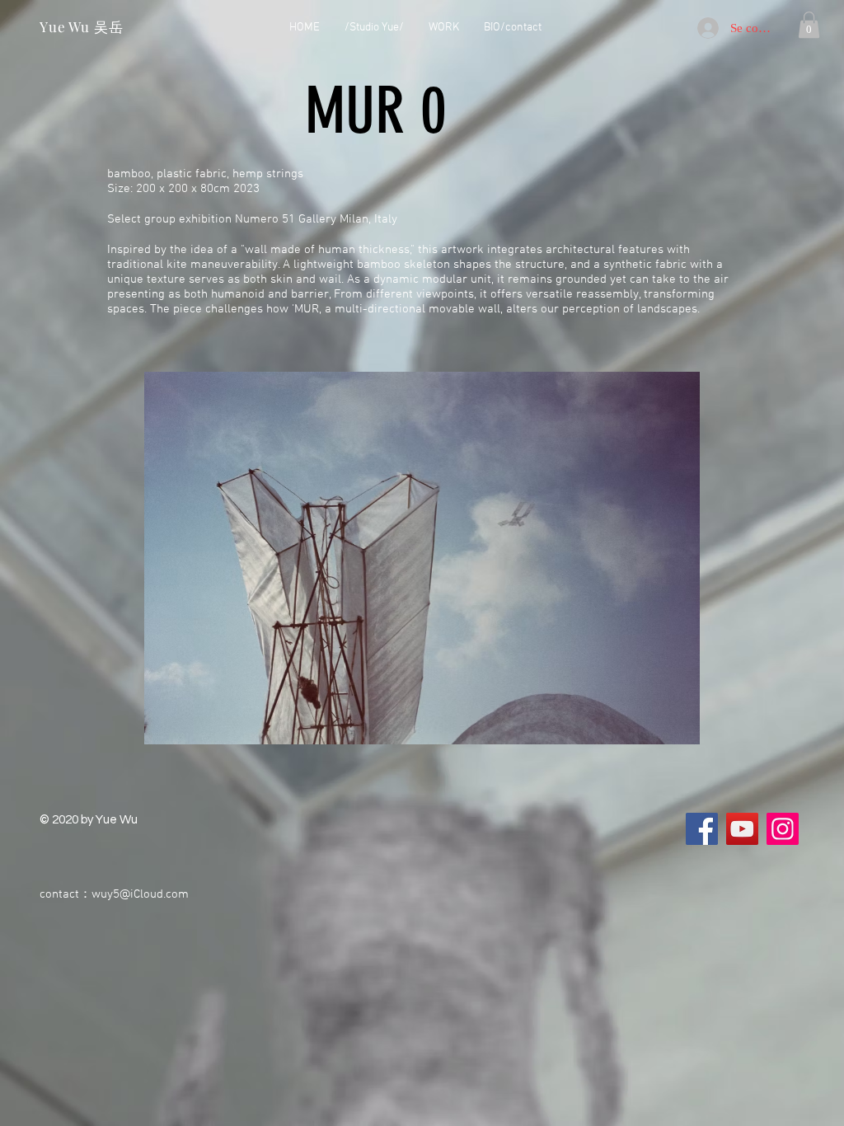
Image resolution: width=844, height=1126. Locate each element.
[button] (809, 25)
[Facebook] (702, 829)
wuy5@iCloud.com (140, 894)
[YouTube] (742, 829)
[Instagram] (783, 829)
